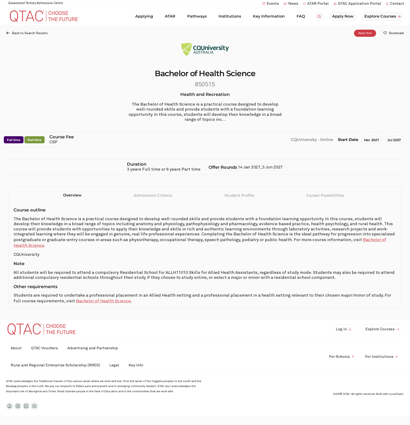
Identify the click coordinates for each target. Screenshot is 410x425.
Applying (144, 16)
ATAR (170, 16)
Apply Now (365, 33)
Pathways (197, 16)
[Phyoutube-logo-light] (34, 406)
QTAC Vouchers (44, 348)
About (16, 348)
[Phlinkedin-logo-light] (26, 406)
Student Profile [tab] (239, 195)
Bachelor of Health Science (103, 301)
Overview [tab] (72, 195)
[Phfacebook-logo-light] (9, 406)
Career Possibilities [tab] (325, 195)
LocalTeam (396, 394)
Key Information (269, 16)
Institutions (230, 16)
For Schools (339, 357)
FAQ (301, 16)
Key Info (136, 365)
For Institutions (379, 357)
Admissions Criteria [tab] (153, 195)
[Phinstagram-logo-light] (17, 406)
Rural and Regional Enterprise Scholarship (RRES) (55, 365)
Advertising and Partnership (92, 348)
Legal (114, 365)
